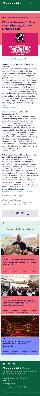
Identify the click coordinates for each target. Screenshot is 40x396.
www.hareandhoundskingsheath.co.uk (17, 191)
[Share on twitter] (17, 213)
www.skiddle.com (9, 107)
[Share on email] (22, 213)
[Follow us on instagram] (14, 364)
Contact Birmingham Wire (11, 378)
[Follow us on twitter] (4, 364)
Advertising (23, 378)
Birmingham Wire (12, 3)
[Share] (28, 213)
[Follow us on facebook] (9, 364)
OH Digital (24, 387)
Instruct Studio (12, 387)
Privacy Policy (7, 380)
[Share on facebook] (12, 213)
